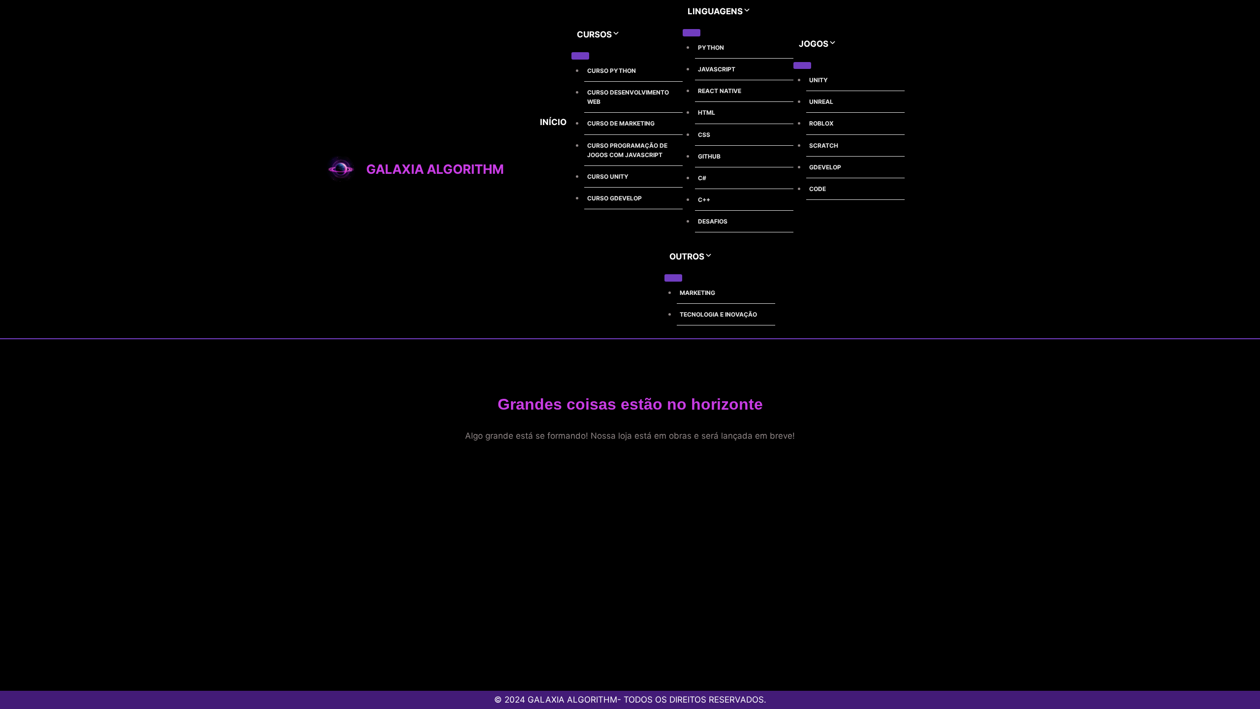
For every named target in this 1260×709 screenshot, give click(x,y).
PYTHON (711, 47)
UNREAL (821, 101)
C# (702, 178)
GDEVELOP (825, 167)
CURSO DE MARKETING (621, 123)
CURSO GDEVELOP (614, 198)
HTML (706, 112)
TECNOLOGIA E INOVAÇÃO (718, 314)
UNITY (818, 80)
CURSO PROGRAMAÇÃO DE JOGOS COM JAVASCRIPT (627, 150)
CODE (817, 189)
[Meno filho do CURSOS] (580, 55)
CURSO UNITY (608, 176)
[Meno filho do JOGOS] (802, 65)
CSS (704, 134)
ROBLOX (821, 123)
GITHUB (709, 156)
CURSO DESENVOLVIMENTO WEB (628, 97)
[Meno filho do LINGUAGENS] (691, 32)
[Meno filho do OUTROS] (673, 277)
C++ (704, 199)
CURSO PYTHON (611, 70)
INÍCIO (553, 122)
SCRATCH (823, 145)
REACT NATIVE (719, 91)
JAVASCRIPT (716, 69)
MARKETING (697, 292)
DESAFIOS (712, 221)
